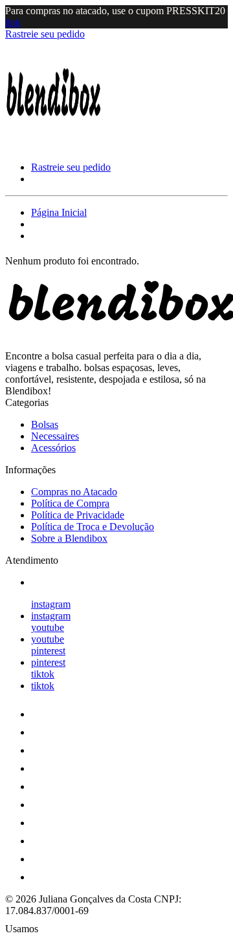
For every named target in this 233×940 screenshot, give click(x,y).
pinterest (48, 650)
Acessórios (53, 447)
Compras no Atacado (74, 491)
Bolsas (44, 424)
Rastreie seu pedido (45, 33)
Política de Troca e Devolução (92, 526)
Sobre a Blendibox (69, 538)
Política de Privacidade (77, 514)
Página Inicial (59, 212)
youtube (47, 627)
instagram (51, 604)
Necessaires (55, 436)
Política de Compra (70, 503)
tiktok (42, 673)
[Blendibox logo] (53, 145)
